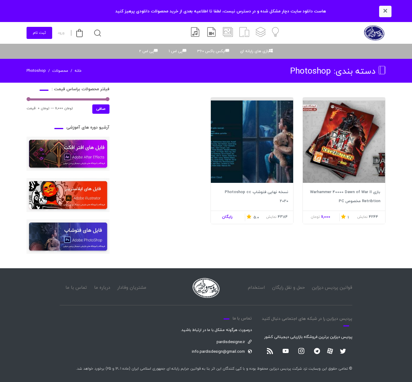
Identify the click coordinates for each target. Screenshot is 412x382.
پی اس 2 (146, 51)
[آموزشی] (275, 33)
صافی (101, 109)
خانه (77, 71)
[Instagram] (301, 351)
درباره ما (102, 288)
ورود (61, 33)
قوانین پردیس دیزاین (332, 288)
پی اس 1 (175, 51)
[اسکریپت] (244, 33)
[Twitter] (343, 351)
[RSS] (270, 351)
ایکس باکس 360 (211, 51)
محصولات (60, 71)
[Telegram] (317, 351)
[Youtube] (285, 351)
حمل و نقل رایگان (288, 288)
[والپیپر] (228, 33)
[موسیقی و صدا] (195, 33)
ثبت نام (39, 33)
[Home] (206, 288)
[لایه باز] (260, 33)
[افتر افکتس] (211, 33)
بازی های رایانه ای (254, 51)
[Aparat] (330, 350)
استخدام (256, 288)
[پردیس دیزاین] (374, 32)
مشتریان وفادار (131, 288)
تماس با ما (76, 288)
